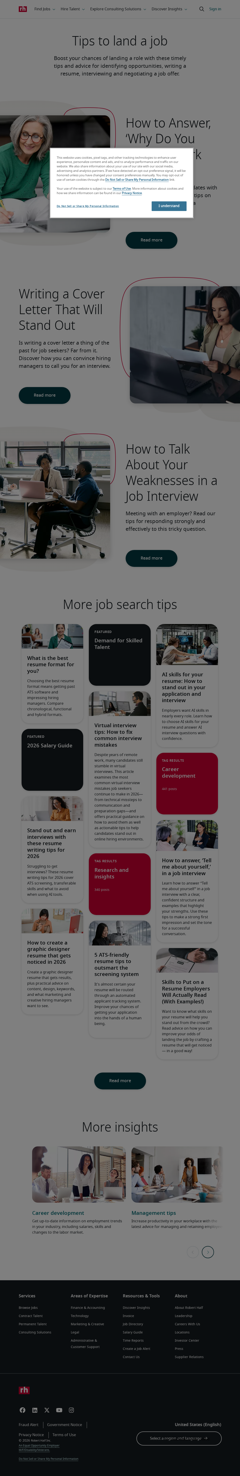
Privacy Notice (132, 193)
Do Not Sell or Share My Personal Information (137, 179)
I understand (169, 206)
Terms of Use (122, 188)
